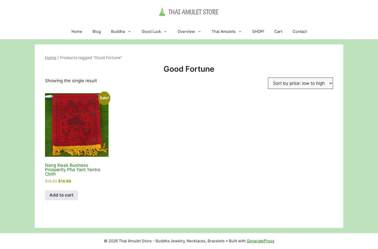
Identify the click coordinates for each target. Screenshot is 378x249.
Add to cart (61, 195)
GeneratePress (260, 240)
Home (76, 31)
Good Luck (151, 31)
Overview (186, 31)
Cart (278, 31)
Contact (300, 31)
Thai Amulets (224, 31)
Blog (97, 31)
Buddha (118, 31)
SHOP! (258, 31)
